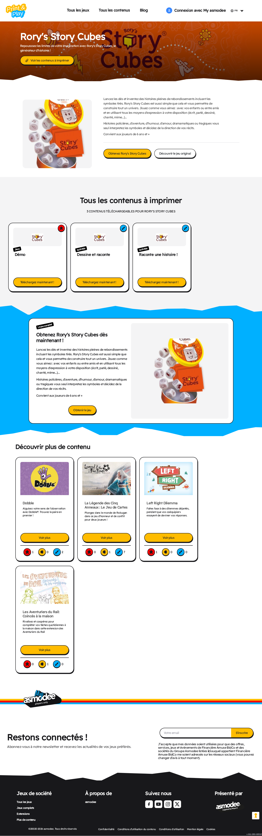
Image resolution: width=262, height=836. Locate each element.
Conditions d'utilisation (171, 829)
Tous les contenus (114, 10)
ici (209, 751)
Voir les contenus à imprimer (49, 60)
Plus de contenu (26, 819)
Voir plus (44, 538)
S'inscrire (242, 733)
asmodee (90, 802)
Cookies (210, 829)
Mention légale (195, 829)
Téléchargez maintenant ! (37, 282)
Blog (144, 10)
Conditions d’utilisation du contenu (137, 829)
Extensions (23, 814)
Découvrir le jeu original (175, 153)
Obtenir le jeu (82, 410)
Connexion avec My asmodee (199, 10)
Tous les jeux (78, 10)
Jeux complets (25, 808)
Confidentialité (106, 829)
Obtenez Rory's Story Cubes (127, 153)
